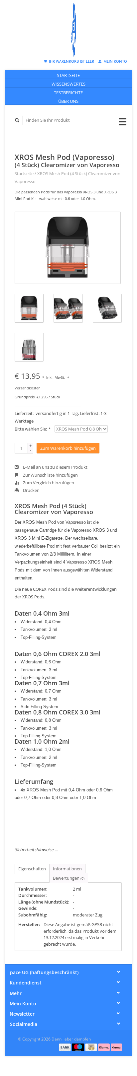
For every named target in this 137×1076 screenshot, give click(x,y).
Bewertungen (68, 878)
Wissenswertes (68, 84)
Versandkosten (28, 387)
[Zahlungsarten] (65, 1047)
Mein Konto (114, 61)
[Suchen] (17, 120)
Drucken (31, 490)
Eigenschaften (32, 869)
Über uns (68, 101)
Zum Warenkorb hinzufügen (68, 448)
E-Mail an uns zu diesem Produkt (54, 467)
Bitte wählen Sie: (32, 429)
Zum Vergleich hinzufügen (48, 483)
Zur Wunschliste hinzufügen (50, 475)
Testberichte (68, 93)
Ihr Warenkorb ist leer (71, 61)
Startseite (68, 75)
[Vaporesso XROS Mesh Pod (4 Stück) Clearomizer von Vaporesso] (67, 248)
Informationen (67, 869)
